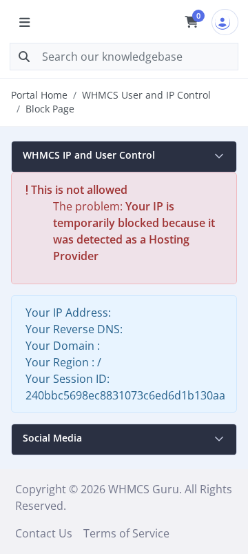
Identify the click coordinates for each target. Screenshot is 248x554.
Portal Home (39, 94)
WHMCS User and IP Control (146, 94)
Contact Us (43, 533)
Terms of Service (126, 533)
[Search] (24, 57)
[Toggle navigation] (24, 22)
